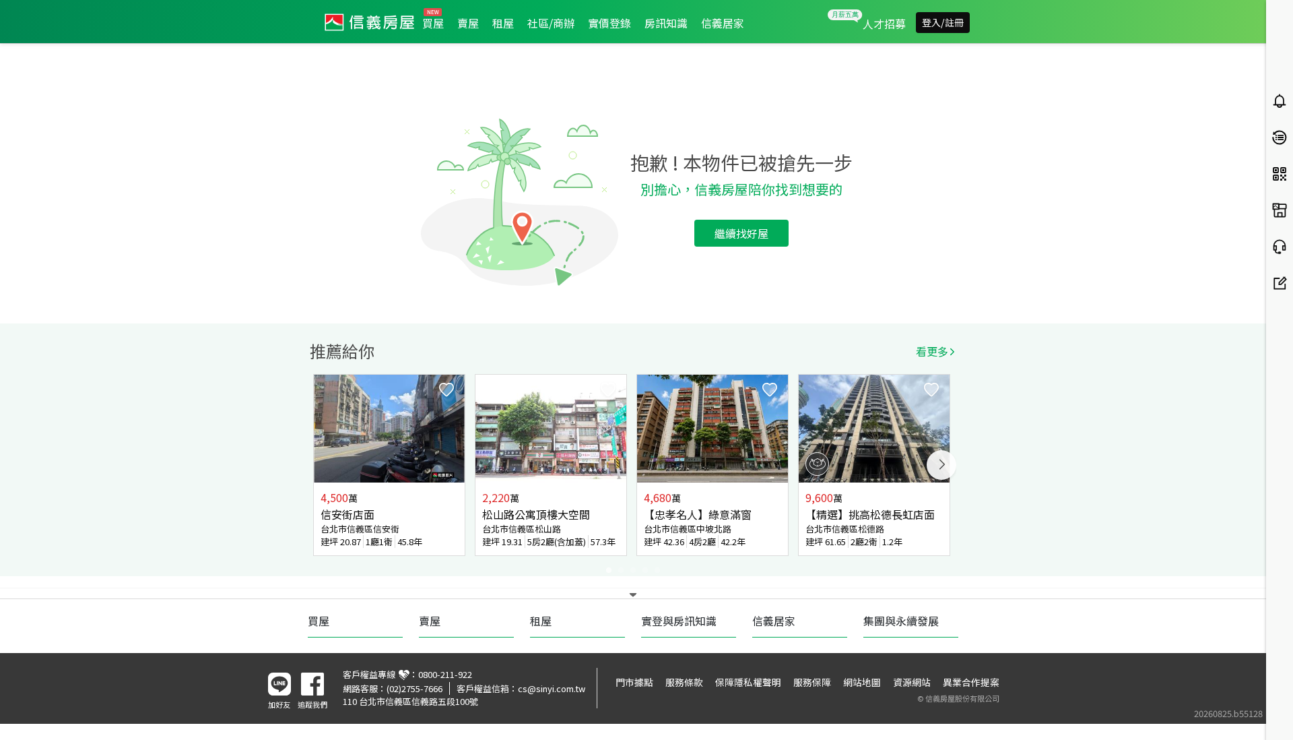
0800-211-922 (445, 674)
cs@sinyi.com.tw (551, 688)
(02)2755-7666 (414, 688)
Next (941, 465)
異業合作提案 (971, 682)
